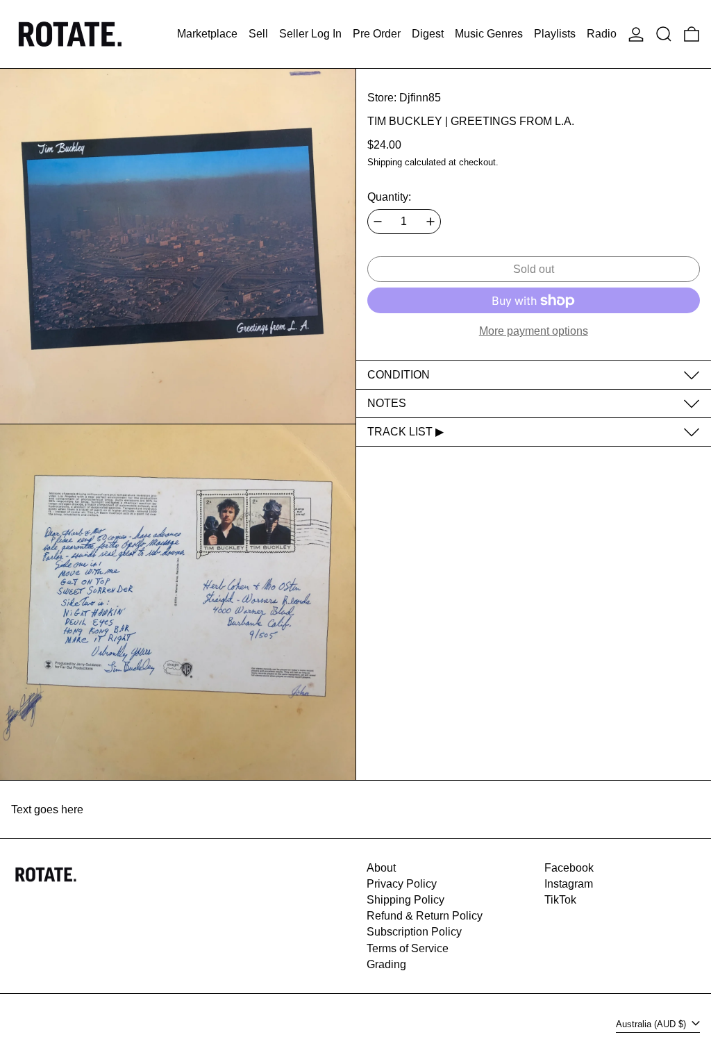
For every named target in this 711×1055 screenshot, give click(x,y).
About (381, 868)
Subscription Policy (414, 932)
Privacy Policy (402, 884)
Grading (386, 964)
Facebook (569, 868)
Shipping (384, 162)
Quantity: (389, 197)
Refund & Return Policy (425, 916)
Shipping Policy (405, 900)
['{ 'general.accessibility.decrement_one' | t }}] (378, 221)
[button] (663, 34)
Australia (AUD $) (652, 1024)
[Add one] (430, 221)
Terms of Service (408, 948)
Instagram (568, 884)
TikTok (560, 900)
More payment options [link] (533, 331)
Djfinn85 (420, 97)
